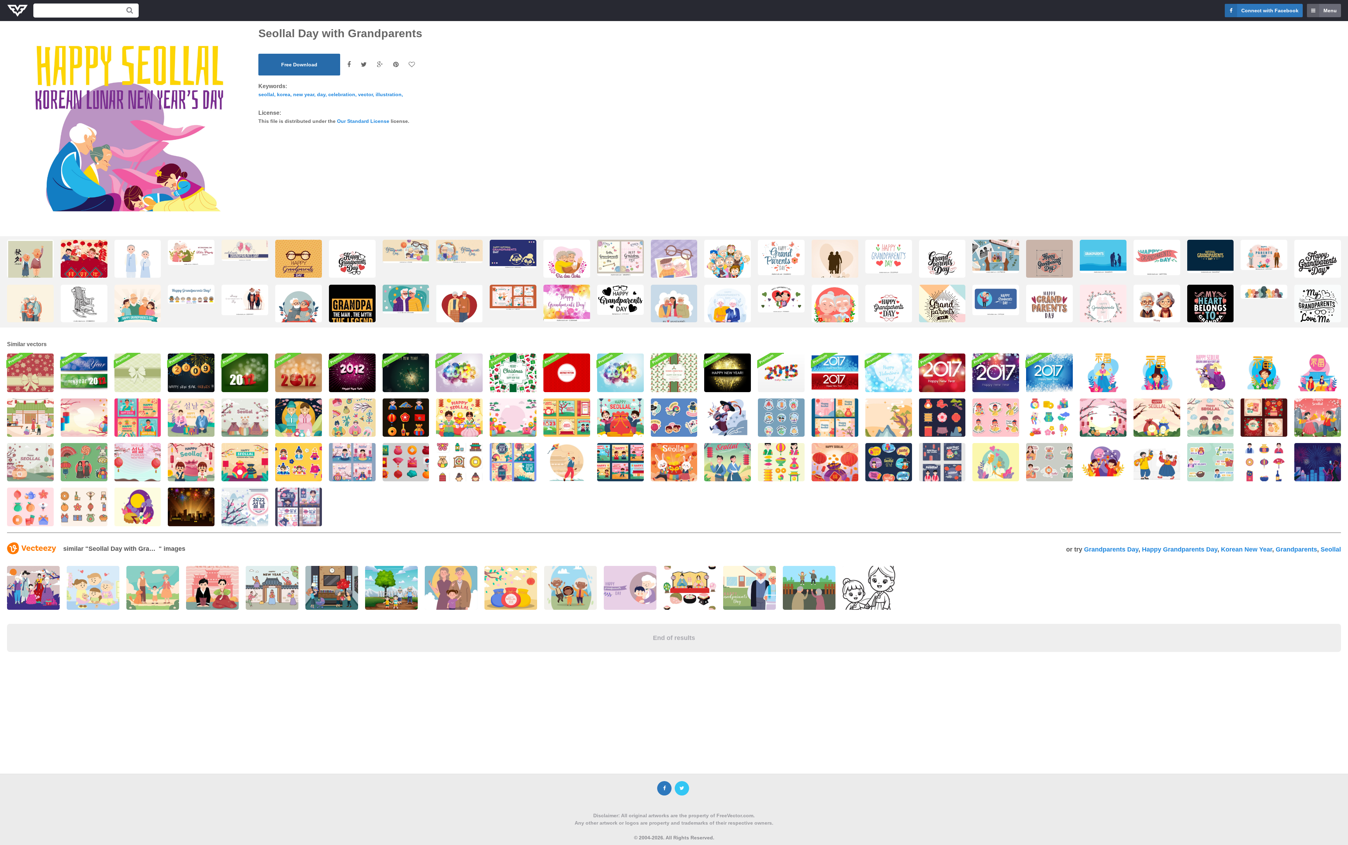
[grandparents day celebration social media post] (137, 310)
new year (303, 94)
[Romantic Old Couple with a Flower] (995, 462)
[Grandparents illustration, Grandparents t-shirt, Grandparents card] (352, 315)
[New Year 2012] (245, 373)
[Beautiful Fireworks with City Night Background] (191, 507)
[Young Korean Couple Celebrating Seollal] (459, 417)
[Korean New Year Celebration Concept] (888, 417)
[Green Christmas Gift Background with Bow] (137, 373)
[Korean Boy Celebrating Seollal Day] (727, 417)
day (321, 94)
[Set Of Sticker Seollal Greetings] (674, 417)
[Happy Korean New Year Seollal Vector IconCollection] (459, 462)
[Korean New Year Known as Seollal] (30, 462)
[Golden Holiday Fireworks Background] (727, 373)
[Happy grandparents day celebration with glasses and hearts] (620, 300)
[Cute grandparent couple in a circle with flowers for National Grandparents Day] (835, 310)
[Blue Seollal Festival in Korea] (781, 417)
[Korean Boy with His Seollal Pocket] (1264, 373)
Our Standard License (363, 121)
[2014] (620, 373)
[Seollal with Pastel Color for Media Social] (298, 507)
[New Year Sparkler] (406, 373)
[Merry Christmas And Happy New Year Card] (674, 373)
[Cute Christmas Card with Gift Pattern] (513, 373)
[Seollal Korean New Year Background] (137, 462)
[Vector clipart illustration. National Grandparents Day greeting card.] (245, 250)
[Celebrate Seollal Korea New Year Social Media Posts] (620, 462)
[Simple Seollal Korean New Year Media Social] (513, 462)
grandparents (1296, 549)
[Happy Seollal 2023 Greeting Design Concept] (835, 462)
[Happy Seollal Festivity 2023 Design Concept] (727, 462)
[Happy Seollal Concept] (1157, 417)
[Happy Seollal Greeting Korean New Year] (620, 417)
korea (283, 94)
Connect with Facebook (1270, 10)
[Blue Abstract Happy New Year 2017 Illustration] (1049, 373)
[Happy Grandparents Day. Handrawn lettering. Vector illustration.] (1157, 257)
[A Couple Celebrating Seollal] (1317, 417)
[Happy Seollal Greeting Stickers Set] (888, 462)
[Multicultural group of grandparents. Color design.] (1264, 292)
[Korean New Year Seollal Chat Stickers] (1049, 462)
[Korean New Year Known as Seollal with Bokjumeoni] (245, 417)
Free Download (299, 64)
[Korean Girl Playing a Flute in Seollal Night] (1210, 373)
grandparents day (1111, 549)
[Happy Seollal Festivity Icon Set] (781, 462)
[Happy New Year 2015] (781, 373)
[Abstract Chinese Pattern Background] (566, 373)
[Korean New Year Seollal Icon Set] (942, 417)
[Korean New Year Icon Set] (1049, 417)
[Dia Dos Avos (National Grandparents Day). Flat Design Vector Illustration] (566, 265)
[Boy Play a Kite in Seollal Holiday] (566, 462)
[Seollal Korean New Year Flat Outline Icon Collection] (84, 507)
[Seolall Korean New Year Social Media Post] (1264, 417)
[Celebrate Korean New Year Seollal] (674, 462)
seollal (266, 94)
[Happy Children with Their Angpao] (1103, 462)
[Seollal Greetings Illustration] (191, 462)
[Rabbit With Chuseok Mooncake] (137, 507)
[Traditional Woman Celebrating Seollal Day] (1103, 373)
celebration (341, 94)
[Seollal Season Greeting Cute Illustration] (298, 417)
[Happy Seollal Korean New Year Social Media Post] (835, 417)
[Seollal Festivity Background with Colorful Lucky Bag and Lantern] (84, 417)
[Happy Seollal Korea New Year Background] (513, 417)
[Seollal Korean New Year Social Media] (566, 417)
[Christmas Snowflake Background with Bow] (30, 373)
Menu (1330, 10)
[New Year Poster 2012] (352, 373)
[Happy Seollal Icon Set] (406, 462)
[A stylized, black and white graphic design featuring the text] (1317, 265)
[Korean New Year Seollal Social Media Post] (352, 462)
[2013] (459, 373)
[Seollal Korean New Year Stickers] (84, 462)
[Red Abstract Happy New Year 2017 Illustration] (942, 373)
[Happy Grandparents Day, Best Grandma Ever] (620, 258)
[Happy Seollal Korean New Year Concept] (191, 417)
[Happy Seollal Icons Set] (406, 417)
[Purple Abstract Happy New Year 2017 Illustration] (995, 373)
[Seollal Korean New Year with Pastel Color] (245, 507)
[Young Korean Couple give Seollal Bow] (1317, 373)
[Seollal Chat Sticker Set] (995, 417)
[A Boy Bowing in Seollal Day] (1157, 373)
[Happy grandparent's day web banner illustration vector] (781, 298)
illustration (389, 94)
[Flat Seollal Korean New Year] (245, 462)
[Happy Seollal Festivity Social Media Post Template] (942, 462)
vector (365, 94)
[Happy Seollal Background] (1103, 417)
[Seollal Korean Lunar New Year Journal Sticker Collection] (352, 417)
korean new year (1246, 549)
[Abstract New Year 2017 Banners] (835, 373)
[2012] (298, 373)
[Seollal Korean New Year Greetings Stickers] (1210, 462)
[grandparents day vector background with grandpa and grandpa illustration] (513, 254)
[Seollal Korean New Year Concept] (1210, 417)
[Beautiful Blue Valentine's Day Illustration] (888, 373)
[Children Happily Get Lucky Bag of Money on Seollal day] (1157, 462)
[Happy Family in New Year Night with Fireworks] (1317, 462)
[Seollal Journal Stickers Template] (298, 462)
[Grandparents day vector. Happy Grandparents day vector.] (835, 265)
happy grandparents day (1179, 549)
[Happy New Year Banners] (84, 373)
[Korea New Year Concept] (30, 417)
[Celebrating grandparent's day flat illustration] (727, 310)
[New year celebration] (191, 373)
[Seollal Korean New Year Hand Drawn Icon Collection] (30, 507)
